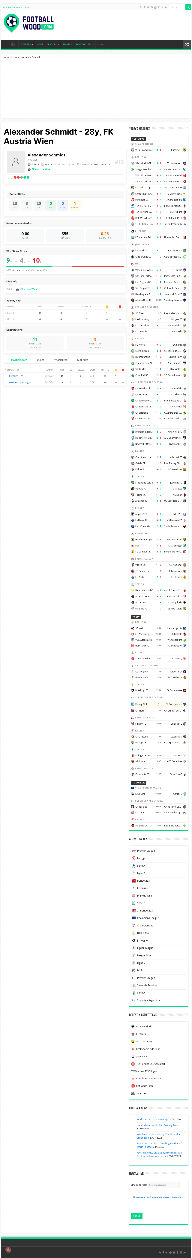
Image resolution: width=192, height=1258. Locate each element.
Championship (145, 925)
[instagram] (162, 7)
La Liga (141, 858)
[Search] (188, 7)
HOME (13, 44)
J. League (142, 940)
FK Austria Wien (41, 169)
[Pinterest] (151, 7)
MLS (139, 970)
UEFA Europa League (20, 382)
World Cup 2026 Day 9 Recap (152, 1119)
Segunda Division (147, 985)
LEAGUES (52, 44)
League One (144, 955)
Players (15, 57)
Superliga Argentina (148, 1000)
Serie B (141, 903)
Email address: (139, 1184)
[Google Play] (165, 7)
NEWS (40, 44)
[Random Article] (187, 44)
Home (6, 57)
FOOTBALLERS (84, 44)
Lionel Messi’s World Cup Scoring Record (158, 1125)
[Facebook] (144, 7)
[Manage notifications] (8, 1250)
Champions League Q (149, 918)
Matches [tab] (82, 360)
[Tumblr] (159, 7)
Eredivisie (142, 888)
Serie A (141, 865)
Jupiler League (145, 947)
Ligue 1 (141, 873)
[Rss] (141, 7)
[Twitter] (147, 7)
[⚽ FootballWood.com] (29, 22)
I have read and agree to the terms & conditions (159, 1197)
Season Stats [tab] (18, 360)
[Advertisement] (96, 90)
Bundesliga (143, 880)
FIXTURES (25, 44)
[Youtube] (155, 7)
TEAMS (66, 44)
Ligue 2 (141, 962)
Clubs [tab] (40, 360)
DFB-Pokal (143, 932)
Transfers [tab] (61, 360)
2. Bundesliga (145, 910)
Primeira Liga (16, 376)
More (100, 44)
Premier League (146, 850)
